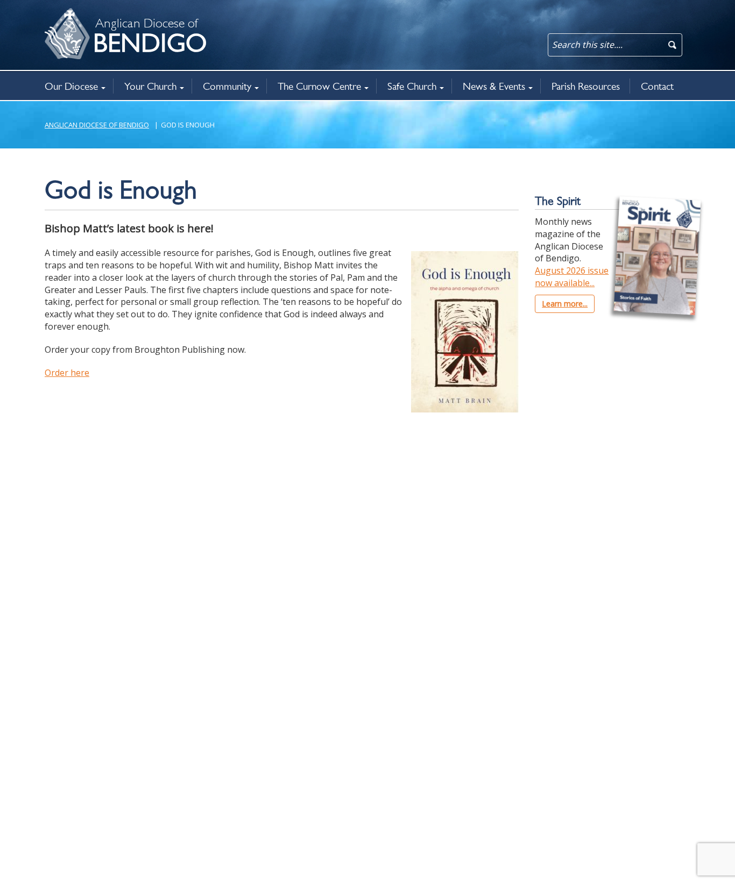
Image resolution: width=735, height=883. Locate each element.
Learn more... (565, 303)
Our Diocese (71, 86)
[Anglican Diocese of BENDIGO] (58, 14)
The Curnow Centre (319, 86)
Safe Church (411, 86)
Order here (67, 373)
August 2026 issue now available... (572, 277)
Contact (657, 86)
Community (227, 86)
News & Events (494, 86)
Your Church (150, 86)
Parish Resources (586, 86)
